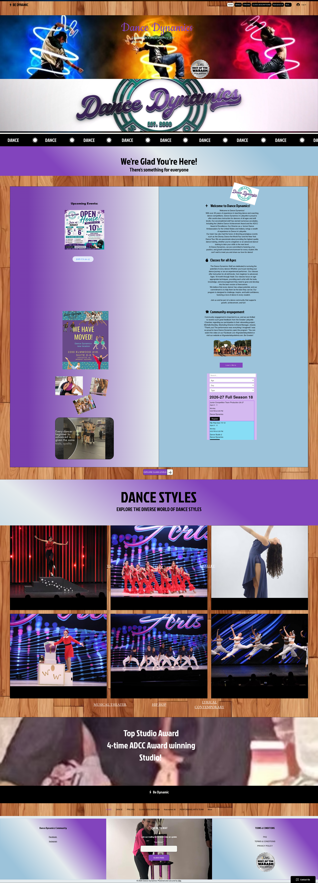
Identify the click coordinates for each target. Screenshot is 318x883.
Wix (179, 881)
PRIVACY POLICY (265, 846)
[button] (110, 456)
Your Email (158, 842)
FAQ (265, 837)
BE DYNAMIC (20, 4)
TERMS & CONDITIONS (265, 841)
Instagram (53, 841)
